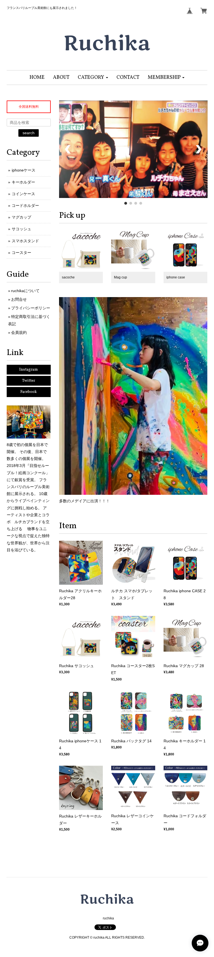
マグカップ (21, 217)
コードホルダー (25, 205)
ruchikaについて (25, 290)
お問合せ (19, 299)
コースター (21, 252)
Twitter (28, 380)
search (29, 133)
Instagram (28, 369)
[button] (93, 77)
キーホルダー (23, 182)
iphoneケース (23, 170)
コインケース (23, 194)
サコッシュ (21, 229)
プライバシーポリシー (30, 308)
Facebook (28, 392)
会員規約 (19, 332)
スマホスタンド (25, 241)
